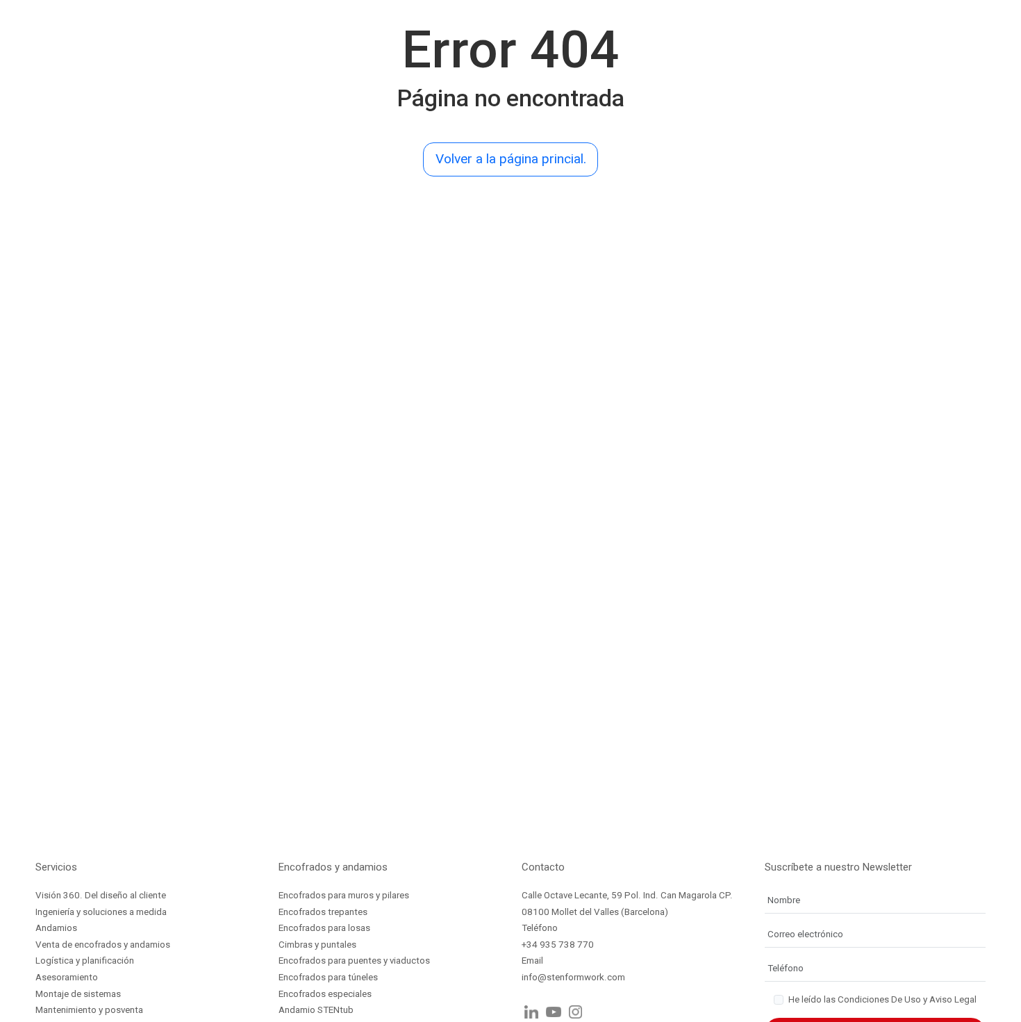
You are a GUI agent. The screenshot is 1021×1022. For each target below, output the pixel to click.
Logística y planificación (84, 960)
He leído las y (882, 999)
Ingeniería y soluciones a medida (101, 912)
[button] (778, 999)
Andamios (56, 928)
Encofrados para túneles (328, 977)
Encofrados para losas (324, 928)
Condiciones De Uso (879, 999)
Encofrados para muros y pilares (344, 895)
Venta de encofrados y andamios (102, 944)
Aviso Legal (953, 999)
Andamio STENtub (316, 1010)
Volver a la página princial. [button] (510, 159)
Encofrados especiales (325, 994)
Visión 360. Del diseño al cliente (100, 895)
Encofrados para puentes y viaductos (354, 960)
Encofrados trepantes (323, 912)
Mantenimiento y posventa (89, 1010)
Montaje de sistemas (78, 994)
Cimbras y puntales (317, 944)
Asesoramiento (66, 977)
